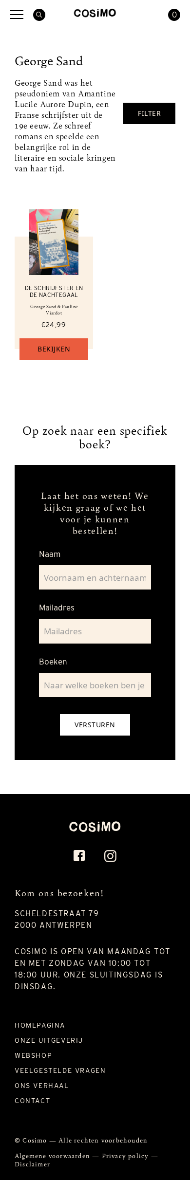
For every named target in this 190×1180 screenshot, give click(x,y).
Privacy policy (126, 1155)
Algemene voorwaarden (53, 1155)
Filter (149, 113)
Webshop (33, 1055)
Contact (32, 1101)
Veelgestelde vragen (60, 1070)
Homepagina (40, 1025)
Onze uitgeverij (49, 1040)
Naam (49, 554)
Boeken (53, 661)
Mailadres (57, 607)
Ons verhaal (42, 1085)
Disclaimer (32, 1163)
